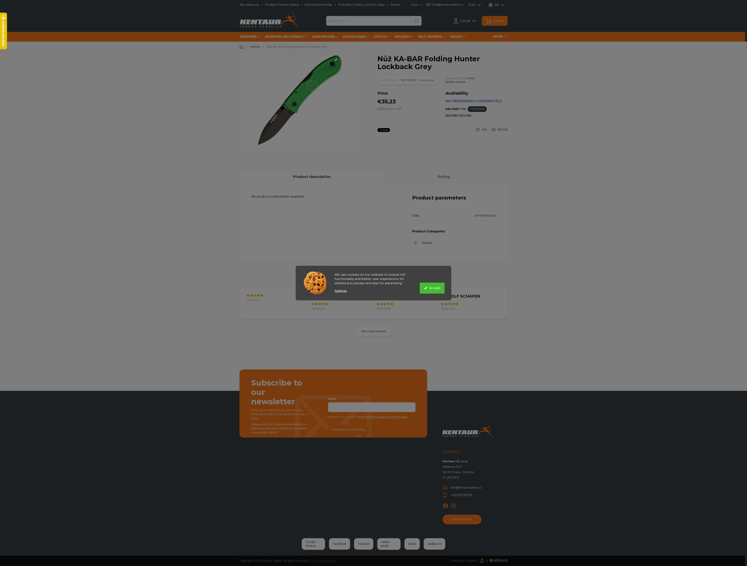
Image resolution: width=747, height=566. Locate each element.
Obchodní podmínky (318, 4)
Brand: (455, 82)
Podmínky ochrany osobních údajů (361, 4)
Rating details (426, 79)
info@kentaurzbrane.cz (466, 487)
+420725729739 (461, 495)
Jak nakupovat (249, 4)
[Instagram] (453, 505)
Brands (395, 4)
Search (416, 21)
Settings (341, 290)
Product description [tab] (312, 177)
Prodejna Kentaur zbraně (282, 4)
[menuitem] (250, 37)
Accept (434, 288)
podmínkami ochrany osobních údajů (383, 416)
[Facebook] (445, 505)
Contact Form (462, 519)
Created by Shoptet (463, 560)
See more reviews (373, 331)
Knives (427, 243)
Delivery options (458, 115)
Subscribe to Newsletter (348, 429)
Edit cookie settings (322, 560)
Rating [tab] (444, 177)
